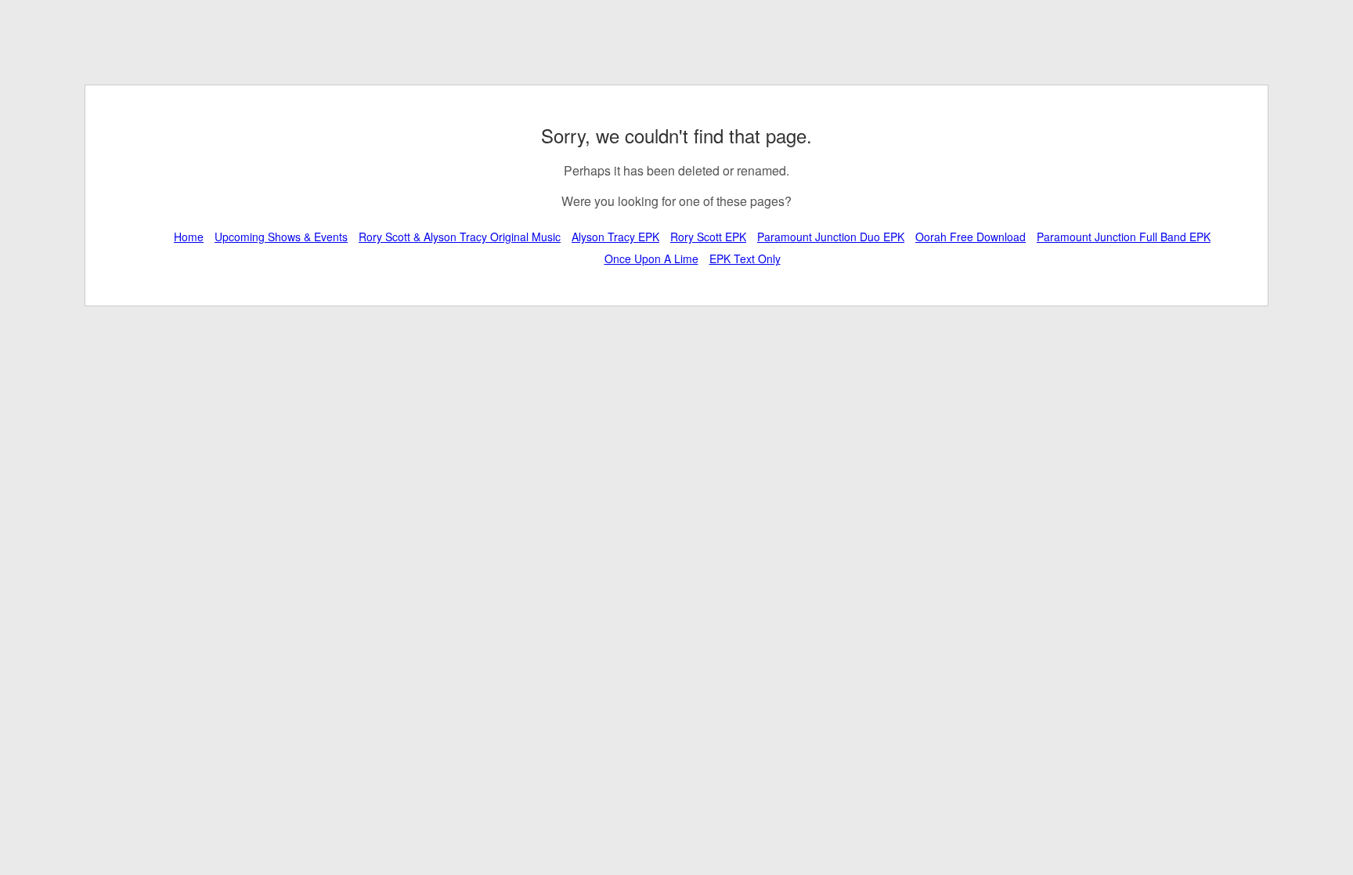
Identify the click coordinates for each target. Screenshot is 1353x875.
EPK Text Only (745, 258)
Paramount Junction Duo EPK (830, 236)
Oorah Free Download (970, 236)
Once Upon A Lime (651, 258)
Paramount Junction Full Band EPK (1123, 236)
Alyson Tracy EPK (615, 236)
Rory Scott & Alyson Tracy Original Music (460, 236)
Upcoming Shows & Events (281, 236)
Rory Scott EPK (708, 236)
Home (189, 236)
